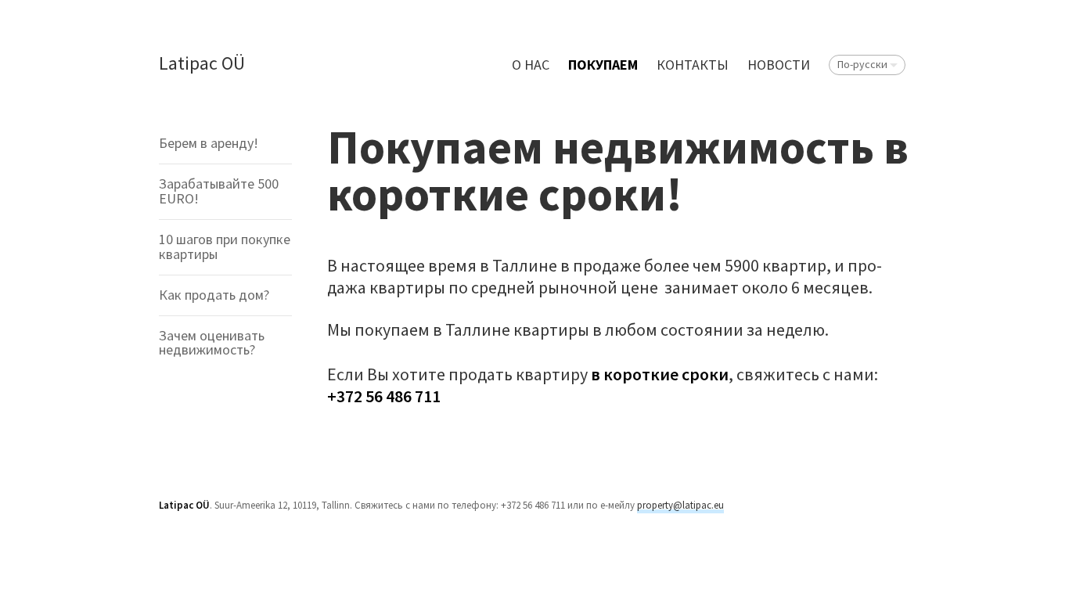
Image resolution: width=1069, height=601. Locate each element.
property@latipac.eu (680, 505)
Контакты (693, 65)
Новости (778, 65)
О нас (530, 65)
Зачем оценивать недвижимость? (212, 342)
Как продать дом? (214, 295)
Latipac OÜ (202, 63)
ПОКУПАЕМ (603, 65)
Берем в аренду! (208, 143)
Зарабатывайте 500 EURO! (219, 191)
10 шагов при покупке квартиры (224, 246)
